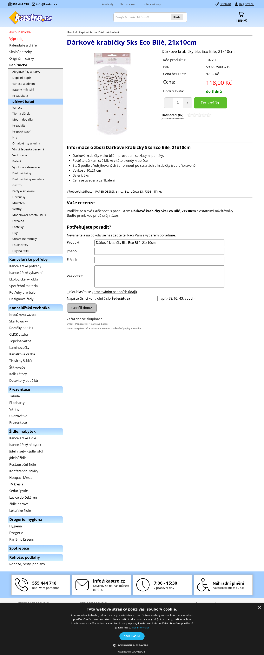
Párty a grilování (23, 191)
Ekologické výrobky (24, 279)
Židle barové (18, 504)
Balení (16, 161)
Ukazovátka (18, 416)
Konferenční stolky (23, 471)
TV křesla (16, 484)
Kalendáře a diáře (23, 45)
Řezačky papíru (21, 328)
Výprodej (16, 38)
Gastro (16, 185)
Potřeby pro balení (23, 292)
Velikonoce (19, 155)
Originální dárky (21, 58)
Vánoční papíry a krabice (127, 328)
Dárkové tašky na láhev (28, 179)
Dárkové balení (108, 32)
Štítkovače (17, 367)
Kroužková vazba (22, 314)
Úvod (70, 32)
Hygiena (15, 526)
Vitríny (14, 409)
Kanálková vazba (22, 354)
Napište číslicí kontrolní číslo (89, 298)
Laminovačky (19, 347)
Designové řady (21, 299)
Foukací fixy (20, 245)
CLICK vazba (18, 334)
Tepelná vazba (20, 341)
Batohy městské (23, 90)
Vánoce (17, 107)
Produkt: (73, 242)
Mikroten (18, 203)
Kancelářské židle (22, 438)
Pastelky (18, 227)
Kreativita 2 (20, 96)
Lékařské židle (20, 510)
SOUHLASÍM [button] (132, 636)
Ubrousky (18, 197)
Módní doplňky (22, 119)
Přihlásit (225, 4)
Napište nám (128, 4)
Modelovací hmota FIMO (29, 215)
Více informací (140, 627)
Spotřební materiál (24, 286)
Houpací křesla (20, 477)
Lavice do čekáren (23, 497)
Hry (14, 137)
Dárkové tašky (21, 173)
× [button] (259, 607)
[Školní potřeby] (30, 17)
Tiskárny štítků (20, 360)
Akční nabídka (20, 32)
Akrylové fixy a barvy (26, 72)
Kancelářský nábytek (25, 444)
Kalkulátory (18, 374)
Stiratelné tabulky (24, 239)
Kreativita (19, 125)
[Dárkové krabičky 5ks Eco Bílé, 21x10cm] (112, 94)
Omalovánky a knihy (26, 143)
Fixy (15, 233)
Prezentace (18, 422)
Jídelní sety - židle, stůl (26, 451)
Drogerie (16, 533)
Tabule (14, 396)
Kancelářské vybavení (25, 272)
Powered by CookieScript (132, 651)
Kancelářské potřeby (25, 266)
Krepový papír (22, 131)
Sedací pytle (18, 491)
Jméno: (72, 251)
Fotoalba (18, 221)
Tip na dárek (21, 113)
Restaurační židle (22, 464)
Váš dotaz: (75, 276)
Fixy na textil (20, 251)
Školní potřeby (20, 52)
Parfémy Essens (21, 539)
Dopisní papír (21, 78)
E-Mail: (72, 259)
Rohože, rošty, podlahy (27, 564)
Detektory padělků (23, 380)
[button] (132, 645)
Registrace (246, 4)
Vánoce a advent (100, 328)
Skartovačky (18, 321)
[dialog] (132, 629)
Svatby (16, 209)
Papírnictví (86, 32)
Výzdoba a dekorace (26, 167)
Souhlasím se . (104, 292)
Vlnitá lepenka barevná (28, 149)
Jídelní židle (18, 458)
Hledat (177, 17)
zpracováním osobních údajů (114, 292)
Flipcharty (17, 402)
